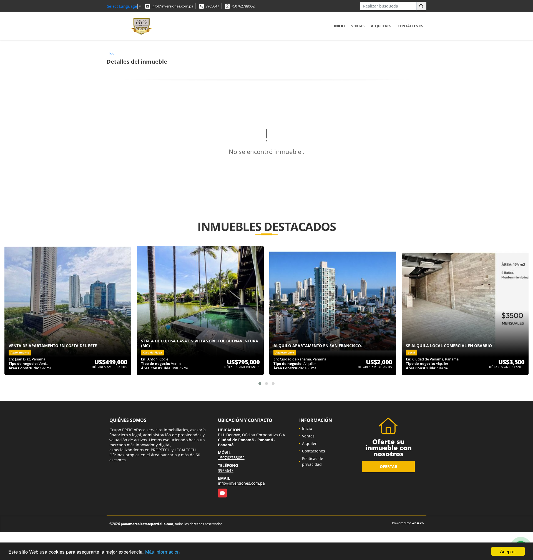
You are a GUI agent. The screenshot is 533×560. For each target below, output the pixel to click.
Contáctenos (410, 25)
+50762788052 (243, 6)
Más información (162, 551)
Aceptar (508, 551)
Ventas (357, 25)
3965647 (212, 6)
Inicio (339, 25)
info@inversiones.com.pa (172, 6)
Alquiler (309, 443)
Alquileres (381, 25)
